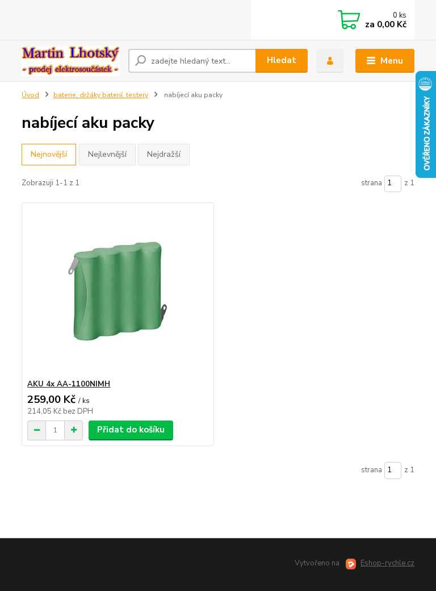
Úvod (30, 94)
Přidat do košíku (131, 429)
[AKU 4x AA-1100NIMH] (117, 291)
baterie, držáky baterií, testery (100, 94)
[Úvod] (71, 60)
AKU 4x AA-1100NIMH (68, 384)
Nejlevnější (107, 154)
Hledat (281, 60)
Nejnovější (49, 154)
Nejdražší (164, 154)
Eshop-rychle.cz (387, 563)
